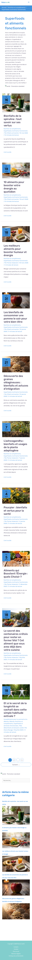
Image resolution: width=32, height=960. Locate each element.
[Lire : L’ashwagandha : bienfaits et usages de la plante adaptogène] (16, 429)
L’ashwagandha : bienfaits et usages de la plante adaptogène (15, 445)
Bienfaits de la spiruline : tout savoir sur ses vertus (13, 120)
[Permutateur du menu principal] (29, 2)
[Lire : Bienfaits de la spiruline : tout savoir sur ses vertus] (16, 103)
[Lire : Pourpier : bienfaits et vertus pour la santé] (16, 495)
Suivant (16, 765)
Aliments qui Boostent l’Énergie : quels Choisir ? (16, 573)
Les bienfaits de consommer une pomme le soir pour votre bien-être (15, 317)
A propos (16, 947)
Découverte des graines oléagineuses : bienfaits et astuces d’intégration (16, 382)
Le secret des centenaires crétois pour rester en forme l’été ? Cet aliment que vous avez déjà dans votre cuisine (16, 640)
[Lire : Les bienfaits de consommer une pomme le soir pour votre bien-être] (16, 300)
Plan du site (16, 951)
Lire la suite (7, 152)
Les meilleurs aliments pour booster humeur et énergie (15, 250)
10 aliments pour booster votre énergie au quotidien (14, 187)
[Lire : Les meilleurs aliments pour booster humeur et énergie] (16, 234)
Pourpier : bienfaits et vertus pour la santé (15, 510)
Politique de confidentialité (16, 956)
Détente (12, 721)
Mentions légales (16, 953)
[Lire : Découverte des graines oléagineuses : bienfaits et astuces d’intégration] (16, 364)
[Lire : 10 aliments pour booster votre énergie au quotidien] (16, 170)
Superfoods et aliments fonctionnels (16, 131)
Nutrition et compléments (12, 129)
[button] (14, 86)
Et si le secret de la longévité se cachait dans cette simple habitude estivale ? (15, 710)
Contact (16, 949)
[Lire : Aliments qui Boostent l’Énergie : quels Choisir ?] (16, 558)
